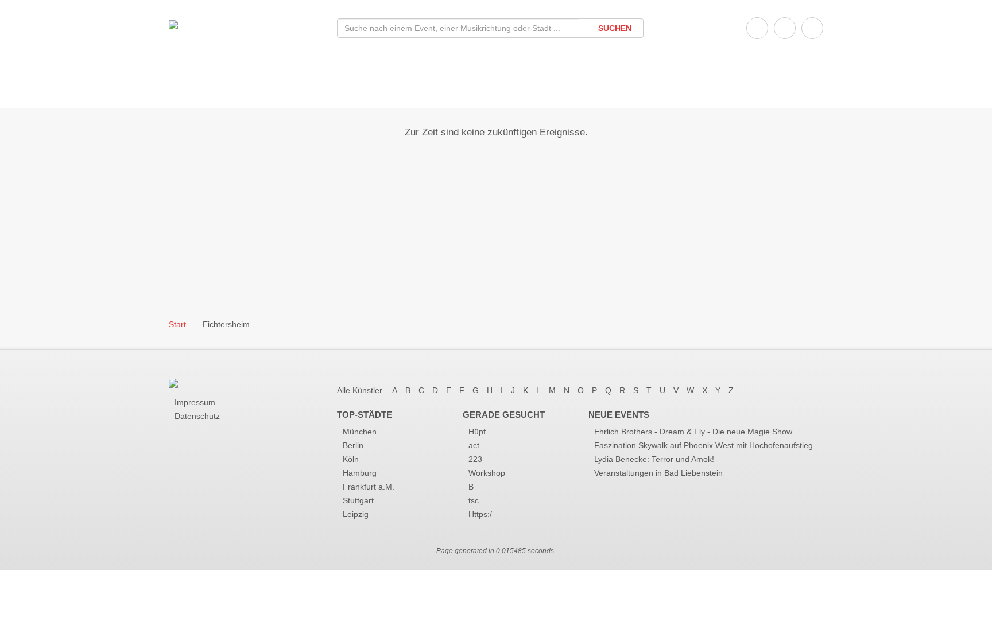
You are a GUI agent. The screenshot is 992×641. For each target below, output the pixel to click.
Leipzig (356, 514)
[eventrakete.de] (173, 23)
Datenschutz (197, 416)
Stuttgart (358, 500)
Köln (351, 459)
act (473, 445)
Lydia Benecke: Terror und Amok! (654, 459)
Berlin (353, 445)
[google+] (812, 28)
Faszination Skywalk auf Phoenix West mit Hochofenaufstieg (703, 445)
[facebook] (757, 28)
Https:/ (480, 514)
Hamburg (360, 472)
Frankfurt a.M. (368, 486)
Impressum (195, 402)
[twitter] (785, 28)
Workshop (486, 472)
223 (475, 459)
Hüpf (477, 431)
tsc (473, 500)
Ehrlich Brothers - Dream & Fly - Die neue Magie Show (693, 431)
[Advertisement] (496, 220)
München (360, 431)
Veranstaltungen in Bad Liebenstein (658, 472)
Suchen (613, 28)
